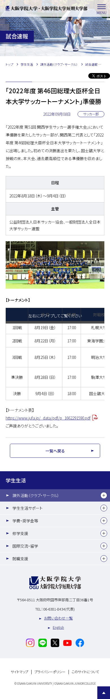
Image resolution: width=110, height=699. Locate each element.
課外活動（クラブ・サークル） (35, 495)
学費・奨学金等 (25, 520)
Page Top (103, 692)
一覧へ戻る (55, 451)
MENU (101, 13)
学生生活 (16, 480)
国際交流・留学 (25, 546)
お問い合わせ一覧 (58, 618)
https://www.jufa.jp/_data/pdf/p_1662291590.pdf (48, 418)
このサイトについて (85, 672)
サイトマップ (19, 672)
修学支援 (20, 533)
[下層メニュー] (104, 495)
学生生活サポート (27, 508)
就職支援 (20, 558)
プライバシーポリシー (49, 672)
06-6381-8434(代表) (59, 609)
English (58, 627)
